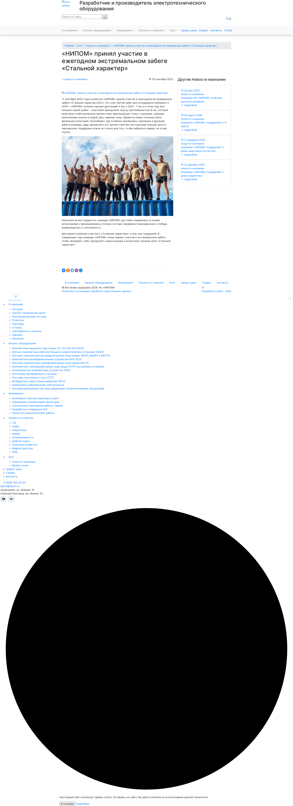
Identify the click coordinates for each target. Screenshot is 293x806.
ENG (229, 30)
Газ (14, 422)
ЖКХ (15, 452)
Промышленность (23, 437)
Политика (18, 320)
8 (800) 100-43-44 (14, 482)
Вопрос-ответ (20, 465)
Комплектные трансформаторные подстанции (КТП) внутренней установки (58, 366)
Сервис (203, 30)
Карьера (17, 334)
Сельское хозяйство (24, 444)
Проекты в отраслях (151, 30)
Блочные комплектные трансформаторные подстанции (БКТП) (50, 362)
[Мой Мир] (81, 270)
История (17, 309)
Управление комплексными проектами (35, 401)
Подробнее (82, 803)
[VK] (227, 18)
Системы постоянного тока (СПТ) (33, 377)
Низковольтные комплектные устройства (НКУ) (41, 370)
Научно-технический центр (28, 312)
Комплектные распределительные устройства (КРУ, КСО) (47, 359)
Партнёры (18, 323)
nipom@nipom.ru (10, 486)
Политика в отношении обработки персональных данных (96, 291)
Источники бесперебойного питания (34, 373)
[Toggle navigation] (66, 23)
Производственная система (29, 316)
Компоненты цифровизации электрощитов (38, 384)
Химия (16, 433)
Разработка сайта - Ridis (216, 291)
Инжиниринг (124, 30)
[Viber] (76, 270)
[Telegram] (72, 270)
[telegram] (230, 18)
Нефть (16, 426)
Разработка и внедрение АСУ (30, 409)
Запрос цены (189, 30)
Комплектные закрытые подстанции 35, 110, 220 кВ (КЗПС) (48, 348)
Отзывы (17, 327)
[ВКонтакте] (63, 270)
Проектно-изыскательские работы (33, 412)
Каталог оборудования (96, 30)
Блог (173, 30)
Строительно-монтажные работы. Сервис (37, 405)
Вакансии (18, 338)
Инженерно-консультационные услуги (35, 398)
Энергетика (19, 430)
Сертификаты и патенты (27, 331)
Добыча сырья (21, 441)
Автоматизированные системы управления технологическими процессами (58, 388)
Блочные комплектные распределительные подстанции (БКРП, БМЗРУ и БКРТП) (61, 355)
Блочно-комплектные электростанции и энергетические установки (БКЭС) (58, 351)
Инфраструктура (22, 448)
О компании (69, 30)
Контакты (216, 30)
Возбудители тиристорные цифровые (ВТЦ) (38, 381)
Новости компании (75, 79)
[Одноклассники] (68, 270)
